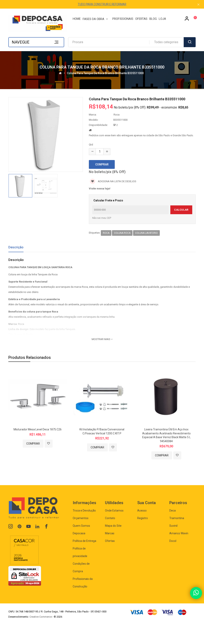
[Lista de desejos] (49, 444)
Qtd (91, 144)
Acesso (142, 510)
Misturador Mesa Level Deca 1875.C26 (38, 429)
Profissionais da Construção (83, 582)
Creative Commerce (40, 616)
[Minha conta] (186, 20)
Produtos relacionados (29, 357)
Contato (110, 518)
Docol (172, 540)
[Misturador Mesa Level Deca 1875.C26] (37, 396)
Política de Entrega (84, 540)
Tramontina (176, 518)
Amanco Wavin (178, 533)
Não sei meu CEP (101, 218)
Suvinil (173, 525)
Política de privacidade (80, 552)
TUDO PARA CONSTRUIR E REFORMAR (102, 4)
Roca (117, 114)
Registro (142, 518)
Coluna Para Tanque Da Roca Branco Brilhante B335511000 (105, 73)
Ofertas (110, 540)
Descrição (16, 247)
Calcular (181, 209)
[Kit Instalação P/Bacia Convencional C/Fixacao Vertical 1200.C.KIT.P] (102, 396)
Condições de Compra (81, 567)
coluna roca (122, 233)
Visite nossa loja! (99, 188)
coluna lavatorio (146, 233)
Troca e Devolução (84, 510)
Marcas (109, 533)
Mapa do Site (113, 525)
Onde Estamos (114, 510)
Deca (172, 510)
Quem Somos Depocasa (81, 529)
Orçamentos (80, 518)
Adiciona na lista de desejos (116, 181)
